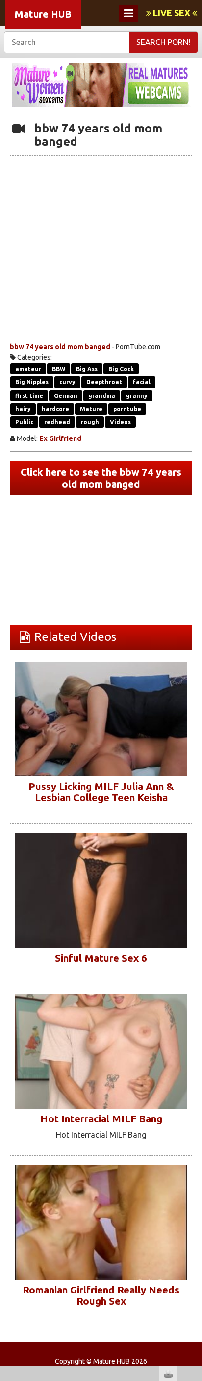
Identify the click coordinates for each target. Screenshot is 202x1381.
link (193, 1228)
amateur (28, 369)
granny (137, 396)
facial (142, 382)
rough (90, 422)
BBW (58, 369)
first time (29, 396)
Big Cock (121, 369)
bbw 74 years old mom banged (60, 347)
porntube (127, 409)
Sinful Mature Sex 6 (101, 958)
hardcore (55, 409)
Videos (120, 422)
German (65, 396)
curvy (67, 382)
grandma (101, 396)
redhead (57, 422)
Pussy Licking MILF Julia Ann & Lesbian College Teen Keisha (101, 792)
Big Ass (87, 369)
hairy (23, 409)
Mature (91, 409)
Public (24, 422)
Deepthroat (104, 382)
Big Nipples (32, 382)
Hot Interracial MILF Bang (101, 1118)
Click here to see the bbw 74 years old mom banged (101, 478)
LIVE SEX (171, 13)
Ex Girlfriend (60, 438)
